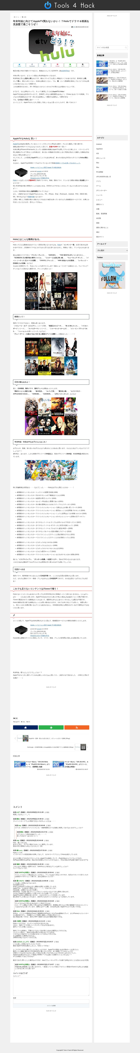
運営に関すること (102, 227)
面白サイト (100, 237)
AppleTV (16, 144)
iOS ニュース (100, 158)
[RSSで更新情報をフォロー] (76, 727)
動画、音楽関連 (101, 213)
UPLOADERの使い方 (103, 176)
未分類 (98, 218)
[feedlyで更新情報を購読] (51, 727)
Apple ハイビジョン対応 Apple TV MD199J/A (45, 167)
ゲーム (98, 186)
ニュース (99, 195)
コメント (16, 976)
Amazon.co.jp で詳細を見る (39, 178)
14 (74, 27)
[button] (126, 47)
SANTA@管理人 (24, 872)
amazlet (39, 171)
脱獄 (97, 223)
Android (99, 144)
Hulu (14, 180)
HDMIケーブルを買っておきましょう (67, 163)
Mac (97, 163)
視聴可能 (31, 197)
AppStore (99, 149)
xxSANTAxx (65, 71)
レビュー (99, 200)
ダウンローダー (101, 190)
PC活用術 (99, 172)
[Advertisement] (51, 119)
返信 (47, 812)
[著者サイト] (25, 727)
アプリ (98, 181)
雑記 (97, 232)
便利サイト (100, 204)
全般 (16, 718)
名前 (14, 998)
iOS (29, 721)
